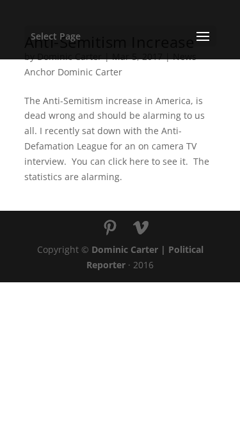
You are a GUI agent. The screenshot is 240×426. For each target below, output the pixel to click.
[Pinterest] (110, 228)
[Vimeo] (140, 228)
